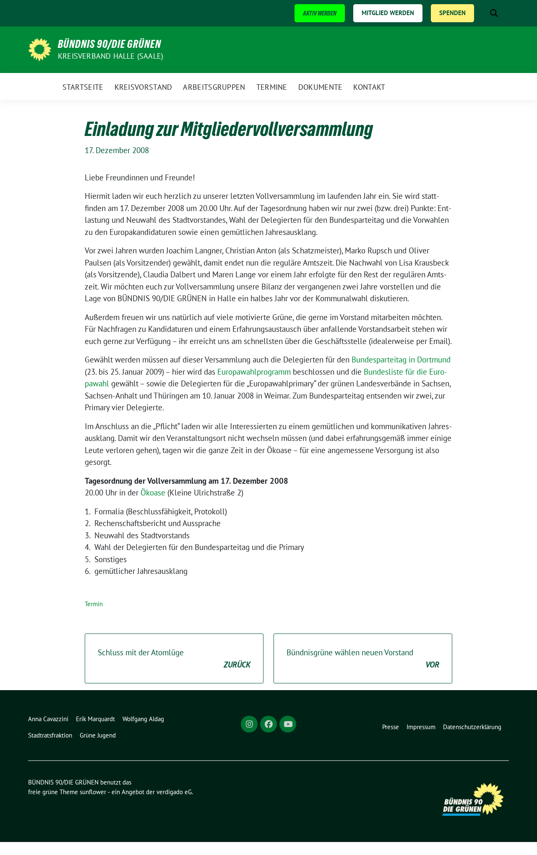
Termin (94, 604)
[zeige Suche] (494, 13)
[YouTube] (287, 724)
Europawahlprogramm (254, 372)
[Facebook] (268, 724)
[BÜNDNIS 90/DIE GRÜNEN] (39, 49)
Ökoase (153, 492)
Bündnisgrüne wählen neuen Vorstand (363, 658)
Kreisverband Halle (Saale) (110, 56)
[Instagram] (249, 724)
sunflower (93, 792)
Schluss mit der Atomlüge (174, 658)
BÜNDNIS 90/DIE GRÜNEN (109, 44)
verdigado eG (174, 792)
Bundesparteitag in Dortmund (401, 360)
